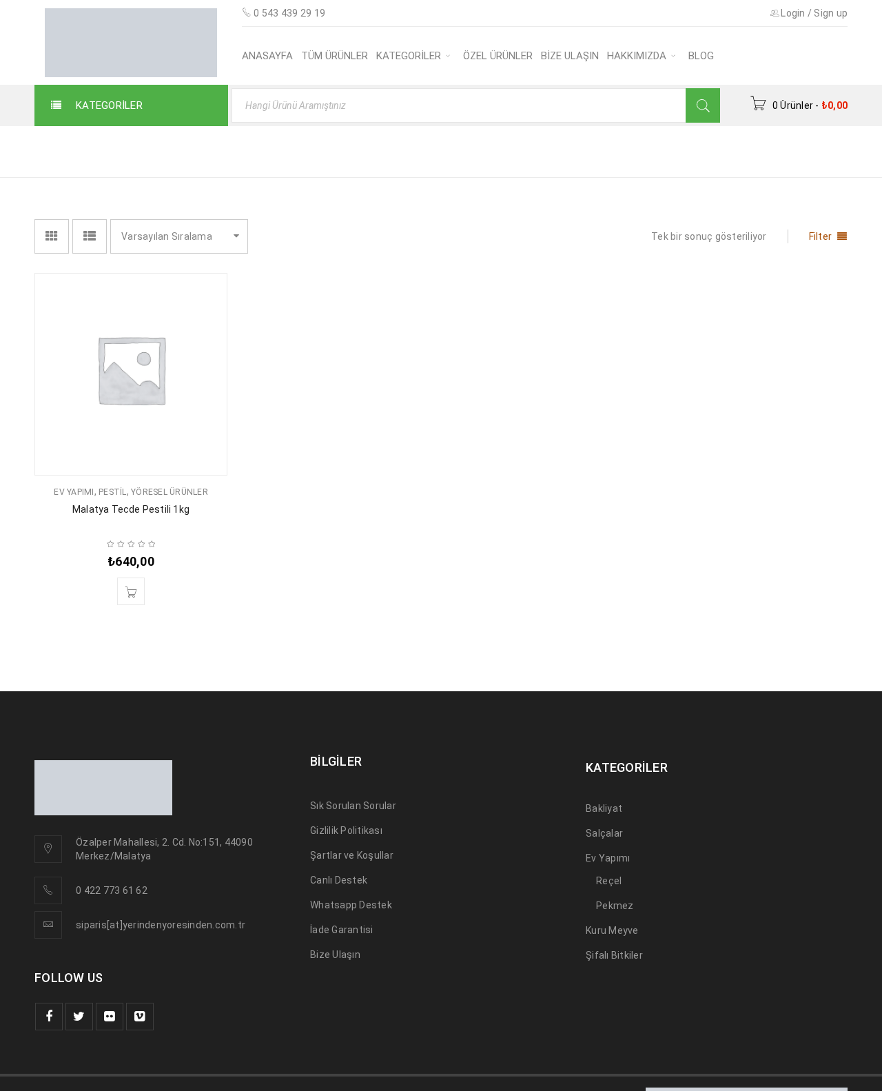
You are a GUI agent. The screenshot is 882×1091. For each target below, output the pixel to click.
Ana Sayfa (577, 150)
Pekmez (615, 905)
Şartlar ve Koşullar (351, 855)
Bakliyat (604, 808)
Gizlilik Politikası (346, 830)
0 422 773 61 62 (111, 890)
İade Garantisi (341, 929)
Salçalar (604, 833)
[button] (131, 591)
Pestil (113, 492)
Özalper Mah (105, 842)
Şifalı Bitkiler (614, 955)
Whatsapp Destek (351, 904)
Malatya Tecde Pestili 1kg (130, 509)
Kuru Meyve (612, 930)
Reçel (609, 880)
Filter (820, 236)
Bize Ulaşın (335, 954)
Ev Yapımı (74, 492)
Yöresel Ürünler (169, 492)
